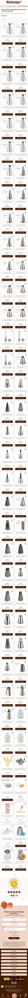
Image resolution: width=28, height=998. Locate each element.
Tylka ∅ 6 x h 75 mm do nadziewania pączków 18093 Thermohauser (20, 343)
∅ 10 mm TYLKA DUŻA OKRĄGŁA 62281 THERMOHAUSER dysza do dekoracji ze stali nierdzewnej (20, 83)
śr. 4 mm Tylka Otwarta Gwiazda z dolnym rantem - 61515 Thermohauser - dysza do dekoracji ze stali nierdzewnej (20, 249)
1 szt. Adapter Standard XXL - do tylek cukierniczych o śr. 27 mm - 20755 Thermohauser (20, 745)
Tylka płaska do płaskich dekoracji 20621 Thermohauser (7, 627)
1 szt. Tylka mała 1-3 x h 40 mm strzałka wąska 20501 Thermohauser (7, 438)
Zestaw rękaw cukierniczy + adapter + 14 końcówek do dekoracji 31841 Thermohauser (7, 839)
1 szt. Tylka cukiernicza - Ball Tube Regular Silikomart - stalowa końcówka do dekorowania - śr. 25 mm (20, 698)
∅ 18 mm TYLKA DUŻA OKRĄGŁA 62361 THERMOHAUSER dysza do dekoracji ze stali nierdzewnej (20, 154)
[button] (20, 995)
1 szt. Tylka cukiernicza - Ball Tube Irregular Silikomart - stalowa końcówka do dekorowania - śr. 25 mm (7, 722)
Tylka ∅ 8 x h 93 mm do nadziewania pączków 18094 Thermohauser (7, 367)
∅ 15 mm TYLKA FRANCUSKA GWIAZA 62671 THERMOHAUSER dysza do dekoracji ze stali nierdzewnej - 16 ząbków (20, 296)
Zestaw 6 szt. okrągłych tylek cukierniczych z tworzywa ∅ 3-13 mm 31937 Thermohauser (7, 769)
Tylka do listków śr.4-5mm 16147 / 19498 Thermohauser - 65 (7, 414)
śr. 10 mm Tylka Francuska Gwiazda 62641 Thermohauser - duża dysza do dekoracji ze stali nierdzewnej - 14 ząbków (20, 273)
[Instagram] (15, 983)
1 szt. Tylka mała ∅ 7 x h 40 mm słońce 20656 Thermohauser (7, 674)
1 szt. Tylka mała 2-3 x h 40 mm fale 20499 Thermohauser (7, 485)
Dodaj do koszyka (7, 43)
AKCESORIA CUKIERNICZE (11, 6)
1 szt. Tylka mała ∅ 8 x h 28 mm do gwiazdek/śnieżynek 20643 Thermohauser (20, 580)
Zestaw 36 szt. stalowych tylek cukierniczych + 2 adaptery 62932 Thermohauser (7, 793)
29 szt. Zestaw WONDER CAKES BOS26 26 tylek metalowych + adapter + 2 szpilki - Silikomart (20, 769)
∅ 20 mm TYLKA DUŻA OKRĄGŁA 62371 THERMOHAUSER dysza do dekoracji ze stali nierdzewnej (7, 178)
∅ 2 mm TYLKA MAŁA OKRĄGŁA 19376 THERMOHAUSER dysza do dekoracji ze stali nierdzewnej (20, 36)
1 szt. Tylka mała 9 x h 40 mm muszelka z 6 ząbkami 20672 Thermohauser (7, 391)
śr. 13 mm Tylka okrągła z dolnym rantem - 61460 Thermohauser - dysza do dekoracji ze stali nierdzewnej (7, 225)
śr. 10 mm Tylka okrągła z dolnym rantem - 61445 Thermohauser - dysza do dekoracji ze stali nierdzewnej (7, 202)
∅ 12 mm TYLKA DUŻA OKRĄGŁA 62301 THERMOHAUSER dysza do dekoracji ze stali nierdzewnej (20, 107)
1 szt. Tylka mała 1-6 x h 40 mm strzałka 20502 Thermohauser (20, 462)
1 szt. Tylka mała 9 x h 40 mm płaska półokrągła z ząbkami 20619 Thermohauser (20, 651)
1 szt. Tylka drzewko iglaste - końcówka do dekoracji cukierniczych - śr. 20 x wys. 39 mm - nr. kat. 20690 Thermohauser (20, 627)
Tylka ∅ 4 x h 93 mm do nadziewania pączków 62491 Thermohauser (7, 343)
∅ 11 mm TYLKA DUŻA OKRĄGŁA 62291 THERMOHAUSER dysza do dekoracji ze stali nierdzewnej (7, 107)
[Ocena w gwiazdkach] (14, 892)
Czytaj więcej (4, 15)
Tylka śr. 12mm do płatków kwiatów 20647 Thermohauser (7, 603)
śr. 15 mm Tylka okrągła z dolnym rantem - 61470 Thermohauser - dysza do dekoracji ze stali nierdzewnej (20, 225)
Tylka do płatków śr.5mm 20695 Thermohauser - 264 (7, 509)
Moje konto (14, 957)
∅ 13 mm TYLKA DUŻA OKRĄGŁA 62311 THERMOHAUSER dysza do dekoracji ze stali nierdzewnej (7, 131)
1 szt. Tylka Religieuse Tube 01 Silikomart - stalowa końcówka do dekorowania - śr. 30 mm (7, 698)
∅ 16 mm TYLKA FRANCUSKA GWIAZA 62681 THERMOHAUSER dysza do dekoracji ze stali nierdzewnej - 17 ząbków (7, 320)
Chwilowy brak (21, 799)
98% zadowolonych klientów (10, 985)
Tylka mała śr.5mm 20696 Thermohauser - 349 (20, 438)
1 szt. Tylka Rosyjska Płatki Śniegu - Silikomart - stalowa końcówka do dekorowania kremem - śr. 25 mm (20, 839)
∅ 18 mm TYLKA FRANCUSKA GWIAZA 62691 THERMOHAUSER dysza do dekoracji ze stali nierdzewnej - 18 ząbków (20, 320)
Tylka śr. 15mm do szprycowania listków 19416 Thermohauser (21, 414)
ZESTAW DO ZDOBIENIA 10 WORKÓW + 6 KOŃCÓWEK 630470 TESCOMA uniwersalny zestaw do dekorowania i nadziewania (20, 816)
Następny (16, 875)
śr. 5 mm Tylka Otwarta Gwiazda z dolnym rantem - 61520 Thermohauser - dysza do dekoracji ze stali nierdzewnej (7, 273)
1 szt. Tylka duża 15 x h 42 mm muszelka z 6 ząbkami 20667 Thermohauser (20, 391)
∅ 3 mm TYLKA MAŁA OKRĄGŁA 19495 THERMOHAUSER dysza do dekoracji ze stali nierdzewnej (7, 60)
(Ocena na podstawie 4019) (10, 987)
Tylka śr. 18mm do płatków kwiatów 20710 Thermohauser (7, 580)
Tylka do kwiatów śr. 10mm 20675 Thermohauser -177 (21, 556)
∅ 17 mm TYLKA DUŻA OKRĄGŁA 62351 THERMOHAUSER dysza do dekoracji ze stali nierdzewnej (7, 154)
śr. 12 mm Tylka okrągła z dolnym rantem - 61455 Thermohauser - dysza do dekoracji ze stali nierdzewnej (20, 202)
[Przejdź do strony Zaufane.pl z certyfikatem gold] (14, 884)
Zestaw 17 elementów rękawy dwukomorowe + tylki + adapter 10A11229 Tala (7, 816)
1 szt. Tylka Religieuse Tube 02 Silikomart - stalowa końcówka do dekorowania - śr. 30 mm (20, 674)
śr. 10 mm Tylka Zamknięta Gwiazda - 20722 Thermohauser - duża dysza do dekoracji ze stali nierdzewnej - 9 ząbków (20, 367)
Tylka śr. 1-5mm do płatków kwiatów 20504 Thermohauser (20, 485)
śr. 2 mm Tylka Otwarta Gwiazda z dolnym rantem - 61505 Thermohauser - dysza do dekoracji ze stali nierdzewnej (7, 249)
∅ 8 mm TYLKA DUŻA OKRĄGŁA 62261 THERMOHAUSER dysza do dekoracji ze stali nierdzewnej (7, 83)
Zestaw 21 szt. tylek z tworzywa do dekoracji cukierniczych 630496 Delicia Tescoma (20, 793)
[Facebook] (12, 983)
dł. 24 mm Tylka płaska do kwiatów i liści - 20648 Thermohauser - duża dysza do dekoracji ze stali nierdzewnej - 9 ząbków (20, 509)
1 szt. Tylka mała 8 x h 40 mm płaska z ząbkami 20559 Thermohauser (7, 651)
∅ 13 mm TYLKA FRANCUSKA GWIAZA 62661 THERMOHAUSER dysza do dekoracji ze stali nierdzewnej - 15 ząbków (7, 296)
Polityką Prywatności (16, 943)
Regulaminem (8, 943)
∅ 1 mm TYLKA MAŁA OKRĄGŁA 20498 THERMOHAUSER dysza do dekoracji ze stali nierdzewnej (7, 36)
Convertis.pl (16, 991)
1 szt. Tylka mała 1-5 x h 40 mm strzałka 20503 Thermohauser (7, 462)
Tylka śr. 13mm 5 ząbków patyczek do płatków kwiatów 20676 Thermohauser (20, 603)
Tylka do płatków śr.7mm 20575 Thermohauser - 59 (7, 533)
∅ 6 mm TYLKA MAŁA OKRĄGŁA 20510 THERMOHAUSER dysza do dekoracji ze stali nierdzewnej (20, 60)
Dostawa (14, 971)
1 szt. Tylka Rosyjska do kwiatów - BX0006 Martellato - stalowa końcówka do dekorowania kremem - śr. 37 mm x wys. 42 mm (7, 862)
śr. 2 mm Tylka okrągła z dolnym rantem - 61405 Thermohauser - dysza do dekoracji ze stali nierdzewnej (20, 178)
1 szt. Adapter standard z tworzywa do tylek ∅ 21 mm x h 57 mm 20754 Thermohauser (7, 745)
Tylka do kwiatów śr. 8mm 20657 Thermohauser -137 (7, 556)
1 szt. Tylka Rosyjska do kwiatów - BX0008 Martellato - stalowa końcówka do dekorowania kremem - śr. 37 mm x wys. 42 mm (20, 862)
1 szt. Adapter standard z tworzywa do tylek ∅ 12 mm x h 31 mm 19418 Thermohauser (20, 722)
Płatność (14, 974)
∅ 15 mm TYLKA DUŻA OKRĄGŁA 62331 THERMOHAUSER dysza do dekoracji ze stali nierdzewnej (20, 131)
